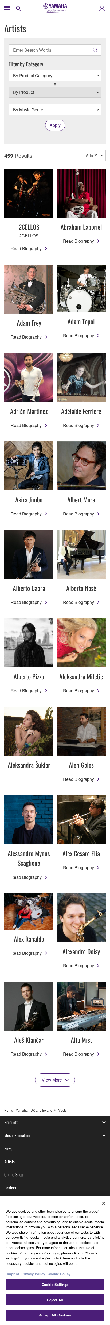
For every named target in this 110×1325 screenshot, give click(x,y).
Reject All (55, 1299)
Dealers (10, 1187)
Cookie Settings (55, 1284)
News (8, 1148)
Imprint (13, 1273)
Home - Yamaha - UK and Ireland (28, 1110)
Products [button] (11, 1122)
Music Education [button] (17, 1135)
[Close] (103, 1203)
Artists (9, 1161)
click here (62, 1258)
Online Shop (13, 1174)
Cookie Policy (59, 1273)
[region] (55, 1260)
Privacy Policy (33, 1273)
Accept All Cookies (55, 1315)
